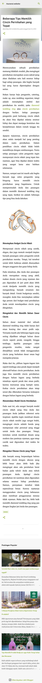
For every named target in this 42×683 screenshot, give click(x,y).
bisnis (6, 512)
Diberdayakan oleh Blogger (22, 680)
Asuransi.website (13, 3)
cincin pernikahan (30, 109)
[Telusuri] (39, 3)
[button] (4, 33)
